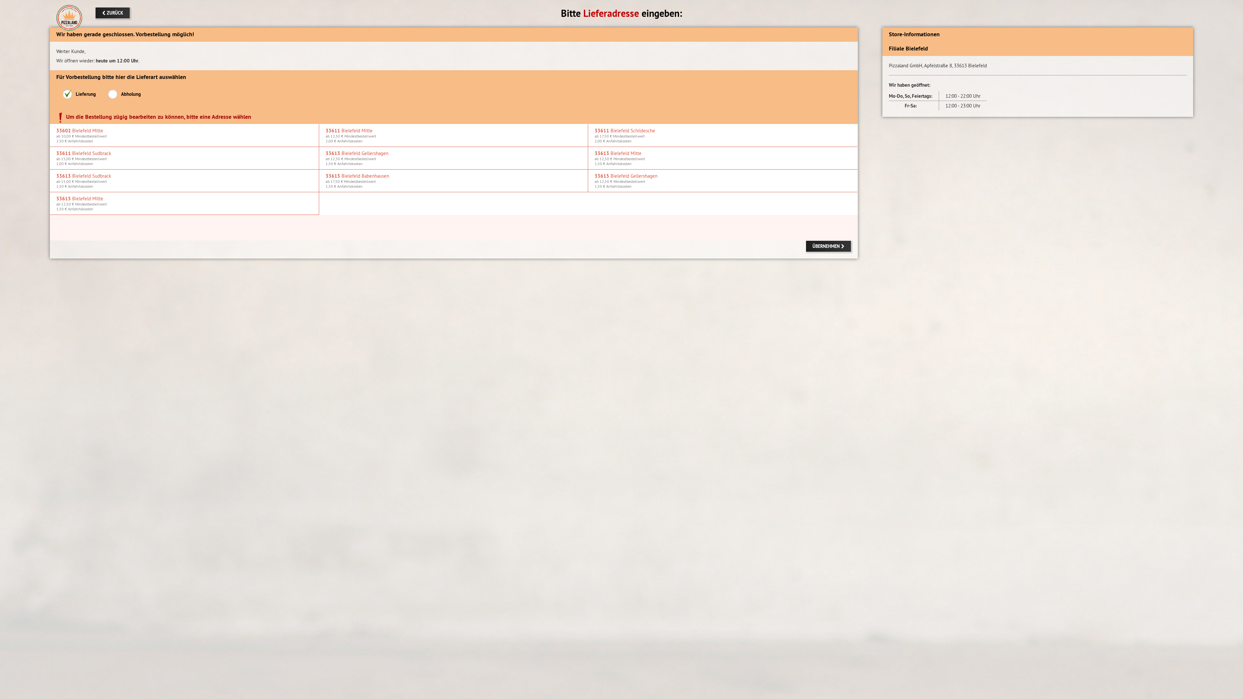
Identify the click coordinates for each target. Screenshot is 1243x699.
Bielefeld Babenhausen (357, 181)
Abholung (131, 94)
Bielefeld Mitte (81, 135)
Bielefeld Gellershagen (357, 158)
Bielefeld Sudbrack (83, 158)
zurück (115, 13)
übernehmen (826, 246)
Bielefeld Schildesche (625, 135)
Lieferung (86, 94)
